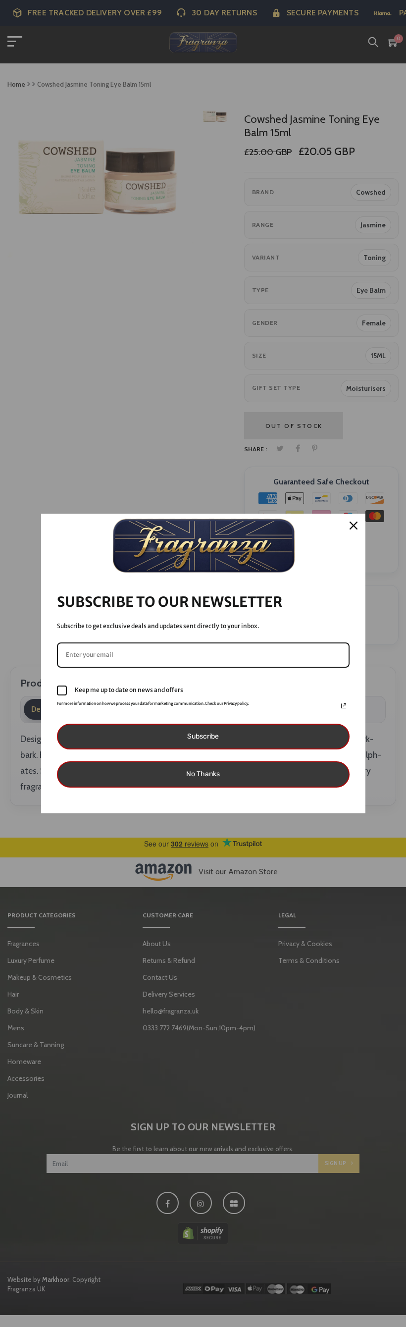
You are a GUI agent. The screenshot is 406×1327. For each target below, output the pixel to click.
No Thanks (203, 774)
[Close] (353, 525)
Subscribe (203, 736)
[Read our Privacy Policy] (344, 706)
